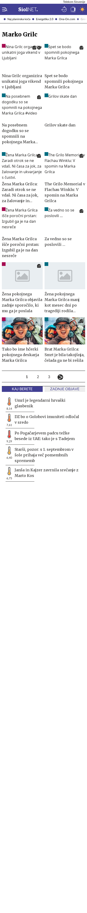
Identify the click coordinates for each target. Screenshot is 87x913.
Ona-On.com (67, 19)
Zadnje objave (64, 389)
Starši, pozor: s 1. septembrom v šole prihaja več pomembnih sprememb (44, 455)
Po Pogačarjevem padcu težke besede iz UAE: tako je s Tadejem (45, 436)
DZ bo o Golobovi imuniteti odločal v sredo (47, 419)
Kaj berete (22, 389)
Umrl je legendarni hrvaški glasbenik (40, 403)
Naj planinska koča (18, 19)
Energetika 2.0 (44, 19)
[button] (3, 9)
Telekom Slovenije (74, 1)
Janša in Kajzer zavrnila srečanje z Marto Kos (46, 473)
